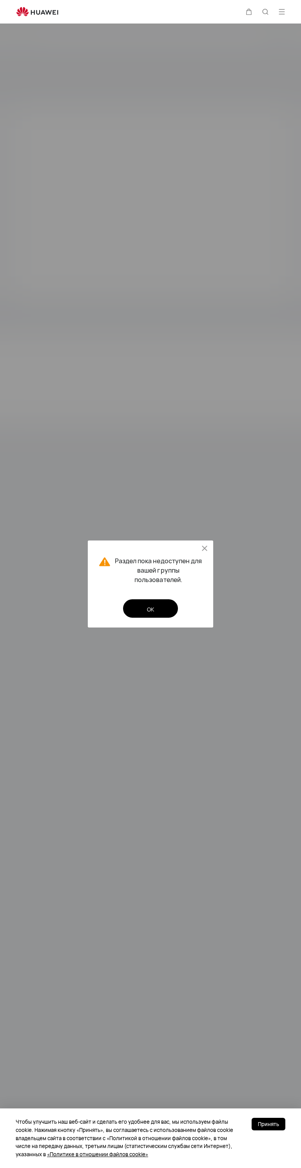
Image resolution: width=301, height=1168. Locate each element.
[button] (248, 11)
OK (150, 609)
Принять (268, 1124)
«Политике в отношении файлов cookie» (97, 1154)
